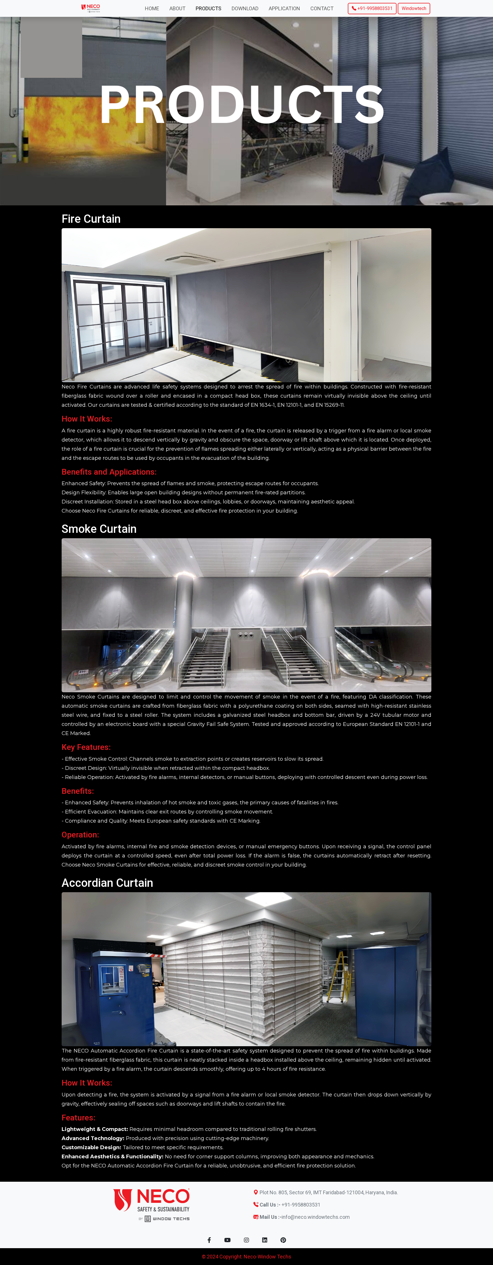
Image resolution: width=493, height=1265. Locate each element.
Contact (322, 8)
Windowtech (414, 8)
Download (245, 8)
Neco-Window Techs (267, 1257)
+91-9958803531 (374, 8)
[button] (209, 1240)
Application (284, 8)
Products (208, 8)
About (177, 8)
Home (152, 8)
